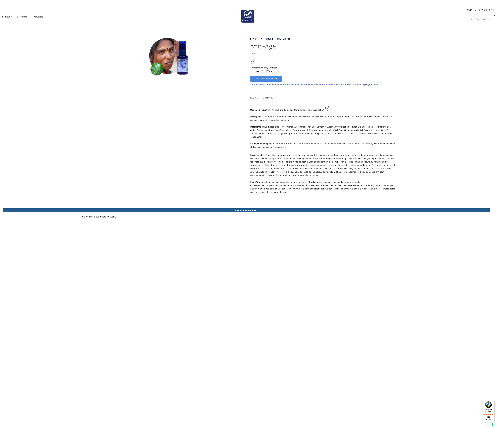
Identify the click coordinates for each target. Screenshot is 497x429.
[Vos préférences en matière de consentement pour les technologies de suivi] (492, 424)
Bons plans (22, 17)
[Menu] (492, 401)
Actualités (39, 17)
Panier (483, 10)
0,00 (489, 10)
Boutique (6, 17)
